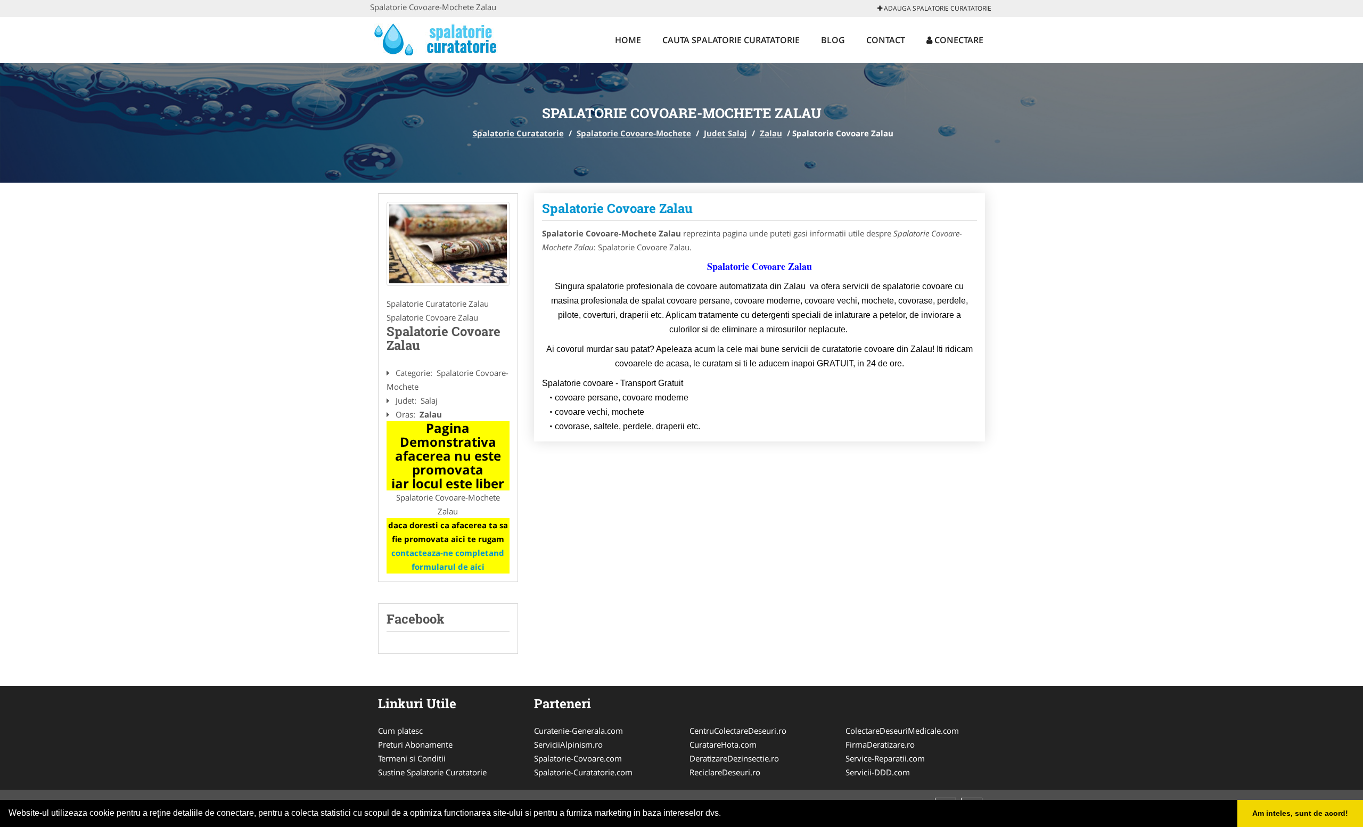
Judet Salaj (725, 133)
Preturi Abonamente (415, 744)
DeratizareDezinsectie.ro (734, 758)
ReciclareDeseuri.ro (724, 772)
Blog (833, 40)
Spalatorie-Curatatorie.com (583, 772)
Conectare (957, 40)
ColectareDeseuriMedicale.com (902, 730)
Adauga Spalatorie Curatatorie (936, 8)
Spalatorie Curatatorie (518, 133)
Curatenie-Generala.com (578, 730)
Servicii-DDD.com (877, 772)
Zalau (771, 133)
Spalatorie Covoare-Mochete (634, 133)
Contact (885, 40)
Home (628, 40)
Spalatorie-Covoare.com (578, 758)
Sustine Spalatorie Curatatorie (432, 772)
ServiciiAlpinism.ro (568, 744)
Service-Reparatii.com (885, 758)
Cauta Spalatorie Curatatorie (731, 40)
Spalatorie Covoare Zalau (617, 208)
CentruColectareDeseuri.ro (737, 730)
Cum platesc (400, 730)
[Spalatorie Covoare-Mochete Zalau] (448, 244)
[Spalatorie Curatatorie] (440, 38)
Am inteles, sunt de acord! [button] (1300, 813)
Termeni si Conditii (412, 758)
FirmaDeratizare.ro (880, 744)
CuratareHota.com (723, 744)
